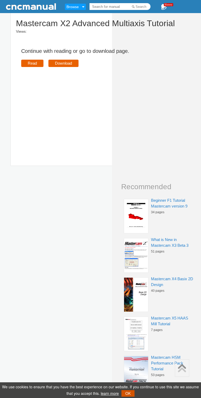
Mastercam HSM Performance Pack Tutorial (167, 363)
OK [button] (128, 393)
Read (32, 63)
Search (141, 7)
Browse (72, 7)
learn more (110, 393)
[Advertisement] (65, 108)
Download (63, 63)
